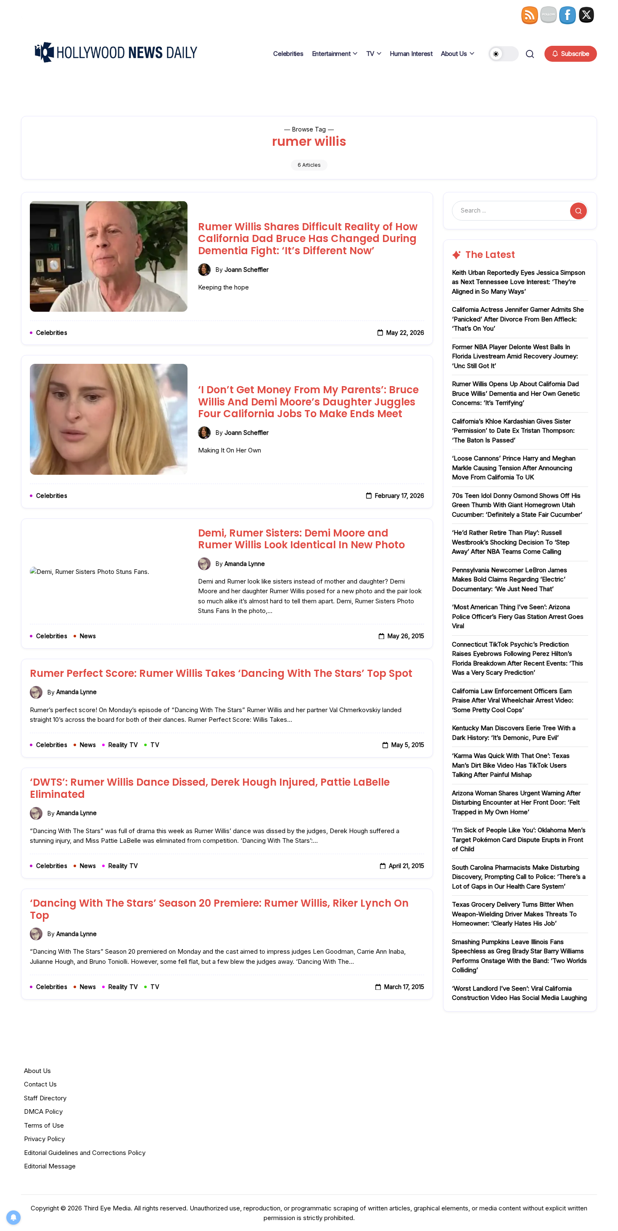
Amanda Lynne (244, 563)
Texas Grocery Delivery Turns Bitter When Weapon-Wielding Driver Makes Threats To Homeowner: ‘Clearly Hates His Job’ (514, 913)
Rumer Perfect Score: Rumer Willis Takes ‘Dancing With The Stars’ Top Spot (221, 673)
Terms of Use (44, 1125)
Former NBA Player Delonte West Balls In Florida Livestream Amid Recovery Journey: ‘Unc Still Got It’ (515, 356)
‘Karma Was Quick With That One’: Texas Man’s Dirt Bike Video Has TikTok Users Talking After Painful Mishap (511, 765)
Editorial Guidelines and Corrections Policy (84, 1153)
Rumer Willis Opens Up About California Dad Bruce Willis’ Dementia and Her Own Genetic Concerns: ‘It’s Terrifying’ (516, 393)
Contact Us (40, 1084)
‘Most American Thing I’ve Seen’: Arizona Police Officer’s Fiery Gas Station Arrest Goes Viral (518, 616)
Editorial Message (50, 1166)
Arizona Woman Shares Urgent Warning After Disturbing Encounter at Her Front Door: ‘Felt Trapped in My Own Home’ (516, 802)
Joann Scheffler (246, 269)
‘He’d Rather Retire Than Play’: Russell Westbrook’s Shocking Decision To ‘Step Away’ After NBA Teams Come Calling (511, 542)
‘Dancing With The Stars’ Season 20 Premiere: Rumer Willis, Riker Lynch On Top (219, 909)
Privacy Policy (44, 1139)
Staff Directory (45, 1098)
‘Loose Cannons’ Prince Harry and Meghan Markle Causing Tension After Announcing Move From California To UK (514, 467)
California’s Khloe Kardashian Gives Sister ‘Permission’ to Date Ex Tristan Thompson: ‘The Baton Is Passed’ (513, 430)
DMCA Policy (43, 1111)
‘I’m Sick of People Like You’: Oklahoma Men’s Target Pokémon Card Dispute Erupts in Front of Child (519, 839)
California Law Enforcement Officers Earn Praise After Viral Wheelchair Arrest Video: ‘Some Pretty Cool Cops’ (512, 700)
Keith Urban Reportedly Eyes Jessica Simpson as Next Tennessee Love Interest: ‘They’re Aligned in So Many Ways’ (518, 281)
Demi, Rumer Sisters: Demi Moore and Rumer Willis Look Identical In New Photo (301, 539)
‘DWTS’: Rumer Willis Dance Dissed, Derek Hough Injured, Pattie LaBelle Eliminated (210, 788)
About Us (37, 1071)
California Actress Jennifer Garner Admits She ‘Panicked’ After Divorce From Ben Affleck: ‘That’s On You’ (518, 318)
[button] (504, 53)
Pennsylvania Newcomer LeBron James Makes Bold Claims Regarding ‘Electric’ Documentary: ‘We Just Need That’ (509, 579)
